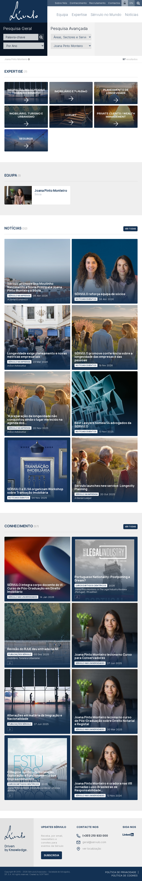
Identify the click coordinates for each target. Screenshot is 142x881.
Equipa (62, 15)
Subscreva (51, 855)
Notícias (131, 15)
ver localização (91, 848)
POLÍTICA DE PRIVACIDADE (120, 872)
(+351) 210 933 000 (95, 835)
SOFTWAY (44, 874)
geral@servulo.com (94, 842)
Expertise (79, 15)
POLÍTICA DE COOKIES (124, 875)
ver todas (130, 228)
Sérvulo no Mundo (106, 15)
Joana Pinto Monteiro (15, 59)
